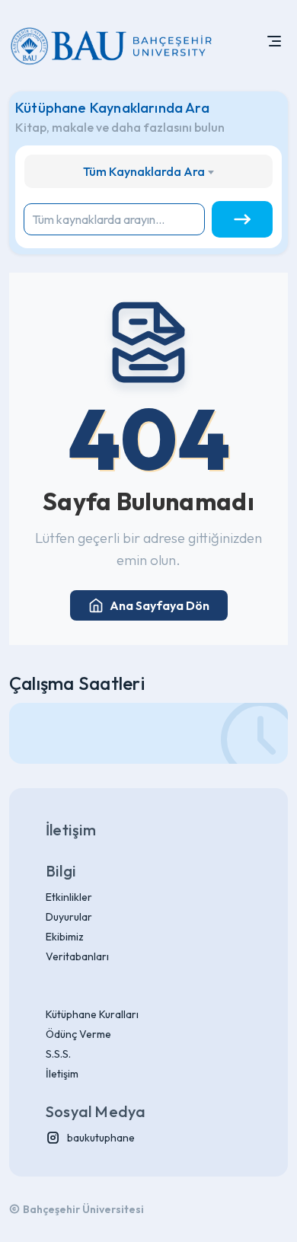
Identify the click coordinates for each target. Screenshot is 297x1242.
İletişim (62, 1074)
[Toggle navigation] (274, 45)
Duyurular (69, 917)
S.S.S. (58, 1054)
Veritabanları (77, 956)
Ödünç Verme (78, 1034)
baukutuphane (101, 1138)
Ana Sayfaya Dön (159, 605)
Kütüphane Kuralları (92, 1014)
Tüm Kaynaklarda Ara (144, 171)
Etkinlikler (69, 897)
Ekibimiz (65, 936)
